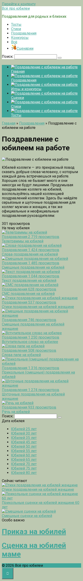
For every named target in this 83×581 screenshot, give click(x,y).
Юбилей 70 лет (24, 464)
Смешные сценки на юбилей (27, 516)
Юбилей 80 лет (24, 473)
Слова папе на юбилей (21, 355)
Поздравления (23, 33)
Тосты (16, 24)
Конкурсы (20, 37)
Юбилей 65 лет (24, 459)
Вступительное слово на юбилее (30, 342)
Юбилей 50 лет (24, 446)
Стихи (16, 29)
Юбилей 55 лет (24, 451)
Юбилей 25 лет (24, 429)
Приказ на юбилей (34, 531)
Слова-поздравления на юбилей (30, 254)
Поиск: (8, 56)
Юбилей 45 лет (24, 442)
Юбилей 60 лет (24, 455)
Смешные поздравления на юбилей (33, 267)
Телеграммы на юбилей (22, 241)
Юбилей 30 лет (24, 433)
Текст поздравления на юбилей (29, 280)
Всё (14, 42)
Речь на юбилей (16, 412)
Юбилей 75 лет (24, 468)
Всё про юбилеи (16, 8)
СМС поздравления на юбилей (28, 293)
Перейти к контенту (19, 4)
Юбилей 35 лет (24, 438)
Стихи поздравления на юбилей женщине (38, 307)
